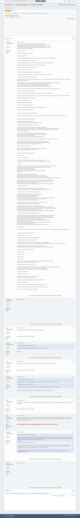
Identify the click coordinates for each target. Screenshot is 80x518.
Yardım (64, 515)
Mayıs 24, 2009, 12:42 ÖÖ (21, 41)
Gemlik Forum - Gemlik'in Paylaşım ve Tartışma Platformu (24, 5)
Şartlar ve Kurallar (68, 515)
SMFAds (5, 516)
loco (7, 328)
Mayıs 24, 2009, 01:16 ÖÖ (21, 361)
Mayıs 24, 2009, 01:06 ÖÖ (21, 343)
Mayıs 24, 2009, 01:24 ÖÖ (21, 376)
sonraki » (73, 18)
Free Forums (9, 516)
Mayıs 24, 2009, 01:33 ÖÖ (21, 400)
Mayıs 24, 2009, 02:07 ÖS (21, 432)
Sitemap (13, 516)
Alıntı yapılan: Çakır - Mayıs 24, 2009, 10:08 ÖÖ (26, 434)
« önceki (68, 18)
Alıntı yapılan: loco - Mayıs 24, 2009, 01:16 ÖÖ (26, 379)
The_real (8, 42)
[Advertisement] (40, 28)
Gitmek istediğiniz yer (55, 495)
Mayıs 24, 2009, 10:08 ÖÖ (21, 415)
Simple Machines (12, 515)
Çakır (7, 415)
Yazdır (73, 38)
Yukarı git (7, 490)
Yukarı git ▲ (74, 515)
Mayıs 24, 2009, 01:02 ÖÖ (21, 327)
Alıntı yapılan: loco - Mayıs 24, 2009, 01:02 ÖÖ (26, 345)
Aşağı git (6, 38)
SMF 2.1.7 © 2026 (7, 515)
